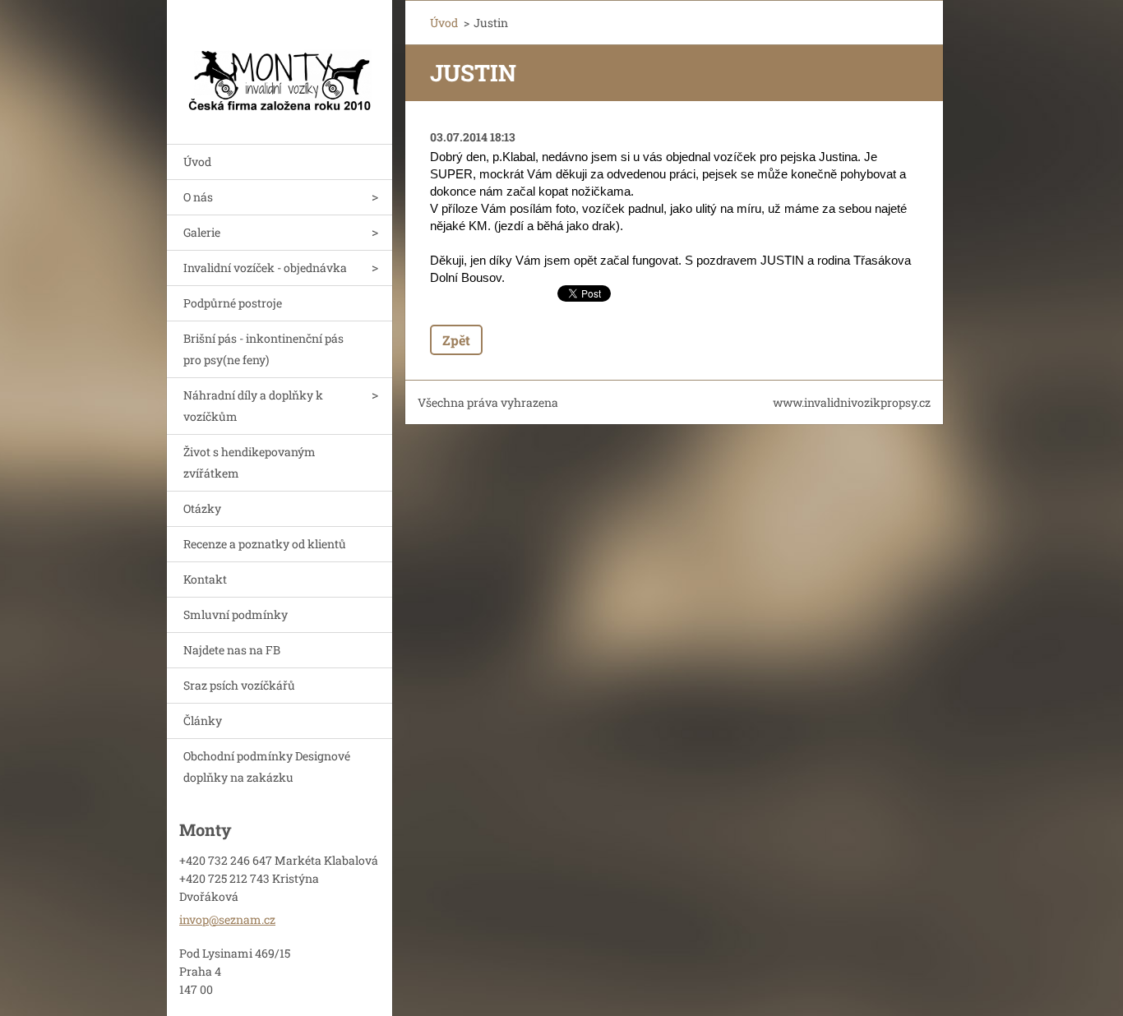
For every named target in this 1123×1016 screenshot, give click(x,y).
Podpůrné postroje (232, 303)
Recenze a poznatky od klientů (264, 544)
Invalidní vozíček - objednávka (265, 267)
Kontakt (205, 579)
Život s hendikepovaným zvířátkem (249, 462)
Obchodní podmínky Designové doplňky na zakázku (266, 766)
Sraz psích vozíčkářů (239, 685)
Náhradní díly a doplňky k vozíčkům (253, 405)
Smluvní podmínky (235, 614)
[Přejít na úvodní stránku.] (279, 61)
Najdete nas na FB (231, 650)
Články (202, 720)
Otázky (202, 508)
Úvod (197, 161)
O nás (198, 197)
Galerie (201, 232)
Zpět (456, 340)
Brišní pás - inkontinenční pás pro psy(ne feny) (263, 348)
